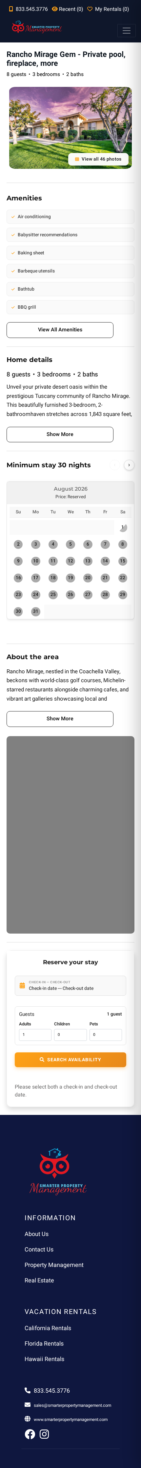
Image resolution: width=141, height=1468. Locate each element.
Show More (60, 434)
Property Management (54, 1265)
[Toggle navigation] (126, 30)
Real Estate (39, 1280)
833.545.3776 (52, 1390)
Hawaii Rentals (44, 1359)
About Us (37, 1234)
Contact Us (39, 1249)
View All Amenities (60, 330)
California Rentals (48, 1328)
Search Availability (74, 1059)
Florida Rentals (44, 1343)
